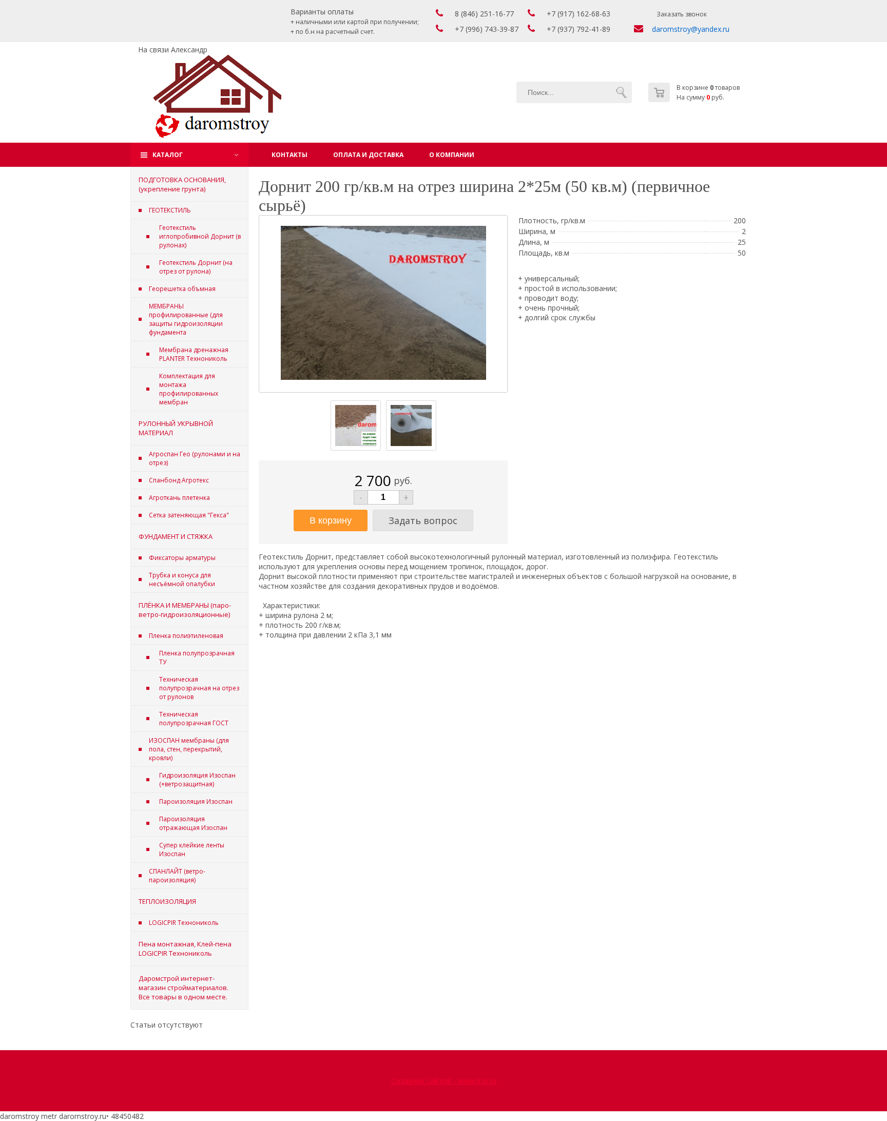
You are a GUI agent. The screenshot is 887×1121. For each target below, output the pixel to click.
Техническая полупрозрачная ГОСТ (193, 718)
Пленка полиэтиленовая (186, 635)
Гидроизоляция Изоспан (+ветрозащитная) (197, 779)
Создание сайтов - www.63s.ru (443, 1081)
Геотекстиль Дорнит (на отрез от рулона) (196, 267)
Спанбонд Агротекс (179, 480)
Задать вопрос (423, 520)
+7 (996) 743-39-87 (486, 29)
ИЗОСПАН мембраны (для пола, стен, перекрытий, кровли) (189, 749)
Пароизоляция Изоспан (196, 801)
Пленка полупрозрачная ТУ (197, 657)
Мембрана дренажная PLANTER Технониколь (193, 354)
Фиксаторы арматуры (182, 557)
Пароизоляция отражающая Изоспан (193, 823)
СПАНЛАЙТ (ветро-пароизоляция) (177, 875)
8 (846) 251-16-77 (484, 13)
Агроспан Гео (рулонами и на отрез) (194, 458)
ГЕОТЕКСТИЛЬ (170, 210)
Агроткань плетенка (179, 497)
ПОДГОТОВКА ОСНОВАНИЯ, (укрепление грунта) (182, 184)
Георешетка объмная (182, 288)
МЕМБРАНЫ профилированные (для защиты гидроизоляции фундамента (186, 319)
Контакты (289, 154)
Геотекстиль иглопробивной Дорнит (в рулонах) (200, 236)
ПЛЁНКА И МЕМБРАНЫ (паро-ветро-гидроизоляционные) (185, 610)
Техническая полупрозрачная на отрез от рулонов (199, 688)
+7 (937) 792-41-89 (578, 29)
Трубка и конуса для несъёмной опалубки (182, 579)
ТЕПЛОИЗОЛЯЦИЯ (167, 901)
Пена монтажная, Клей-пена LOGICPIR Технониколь (185, 948)
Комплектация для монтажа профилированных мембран (188, 389)
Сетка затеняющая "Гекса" (189, 515)
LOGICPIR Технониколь (184, 922)
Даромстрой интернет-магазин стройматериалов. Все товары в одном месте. (183, 987)
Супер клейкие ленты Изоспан (191, 849)
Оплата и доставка (368, 154)
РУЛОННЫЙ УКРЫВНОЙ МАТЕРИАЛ (176, 428)
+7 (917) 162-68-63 (578, 13)
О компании (451, 154)
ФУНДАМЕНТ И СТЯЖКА (176, 536)
